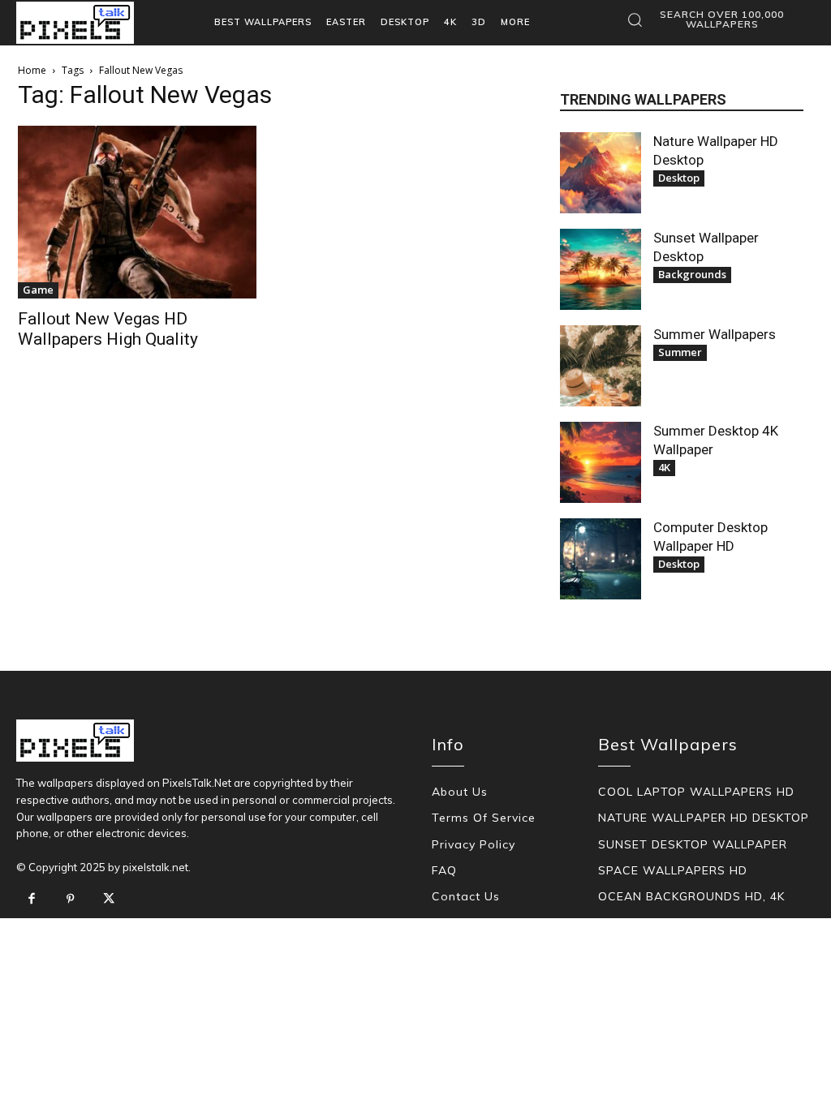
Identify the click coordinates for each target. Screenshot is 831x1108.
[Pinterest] (70, 899)
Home (32, 70)
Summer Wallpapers (714, 334)
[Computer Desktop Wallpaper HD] (600, 558)
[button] (711, 19)
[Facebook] (31, 899)
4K (664, 467)
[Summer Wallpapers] (600, 365)
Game (38, 289)
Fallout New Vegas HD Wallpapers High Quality (108, 329)
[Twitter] (108, 899)
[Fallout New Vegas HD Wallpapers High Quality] (137, 212)
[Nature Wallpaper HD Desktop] (600, 172)
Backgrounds (692, 274)
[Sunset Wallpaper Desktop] (600, 269)
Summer (680, 352)
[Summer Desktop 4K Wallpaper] (600, 462)
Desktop (679, 177)
